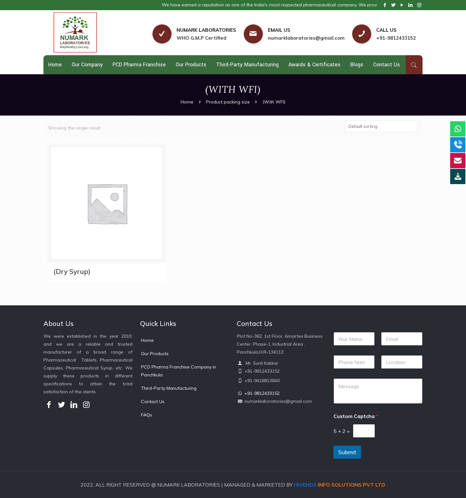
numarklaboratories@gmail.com (306, 38)
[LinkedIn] (410, 5)
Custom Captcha (355, 416)
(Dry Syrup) (72, 271)
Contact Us (153, 401)
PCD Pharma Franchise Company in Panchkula (178, 371)
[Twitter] (393, 5)
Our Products (155, 353)
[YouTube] (402, 5)
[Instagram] (419, 5)
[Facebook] (385, 5)
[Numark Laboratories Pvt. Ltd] (90, 32)
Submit (347, 452)
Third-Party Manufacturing (169, 388)
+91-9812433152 (396, 38)
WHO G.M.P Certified (201, 38)
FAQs (146, 415)
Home (187, 102)
